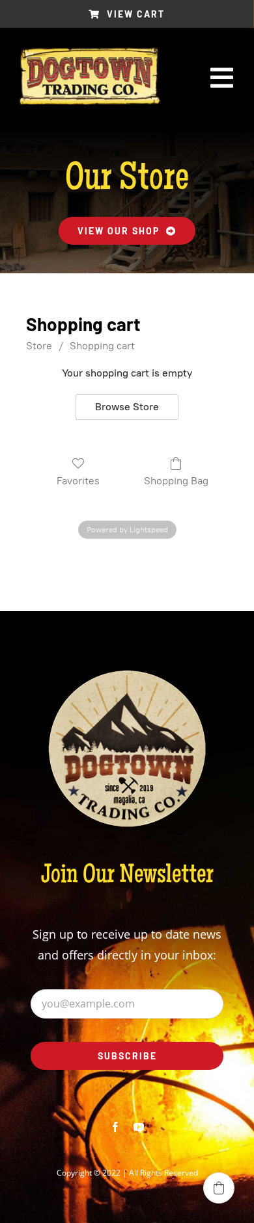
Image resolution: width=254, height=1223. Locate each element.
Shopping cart (102, 346)
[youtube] (139, 1127)
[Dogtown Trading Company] (90, 53)
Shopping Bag (176, 481)
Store (39, 346)
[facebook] (115, 1127)
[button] (218, 1188)
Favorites (78, 481)
